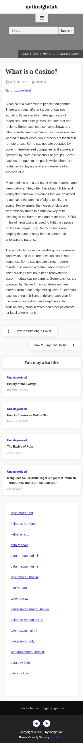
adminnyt (41, 81)
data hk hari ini (29, 708)
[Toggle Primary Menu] (41, 18)
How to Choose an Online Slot (27, 415)
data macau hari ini (24, 556)
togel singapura (53, 708)
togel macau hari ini (25, 577)
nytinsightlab (41, 7)
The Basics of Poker (21, 446)
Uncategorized (20, 90)
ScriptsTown (57, 737)
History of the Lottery (21, 384)
